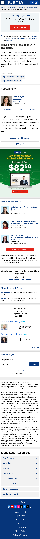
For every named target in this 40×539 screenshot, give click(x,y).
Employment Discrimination (27, 38)
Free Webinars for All (11, 202)
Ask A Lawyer (11, 7)
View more (34, 347)
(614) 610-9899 (17, 99)
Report (21, 144)
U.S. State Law (9, 483)
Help (20, 523)
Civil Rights (11, 38)
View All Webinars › (20, 249)
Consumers (5, 292)
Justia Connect (20, 512)
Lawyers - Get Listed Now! (20, 371)
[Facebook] (15, 506)
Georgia (20, 7)
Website (8, 109)
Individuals (7, 463)
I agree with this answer (20, 138)
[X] (27, 506)
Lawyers (4, 298)
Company (20, 520)
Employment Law (31, 7)
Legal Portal (20, 516)
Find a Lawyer (7, 354)
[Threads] (21, 506)
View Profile (16, 102)
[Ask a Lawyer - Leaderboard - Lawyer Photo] (4, 327)
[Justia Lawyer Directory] (31, 506)
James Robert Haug (11, 321)
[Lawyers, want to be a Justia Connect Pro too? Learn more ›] (23, 321)
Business (7, 468)
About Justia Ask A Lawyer (13, 288)
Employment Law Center (20, 279)
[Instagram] (18, 506)
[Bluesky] (24, 506)
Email (34, 109)
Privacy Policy (20, 531)
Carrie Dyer (18, 96)
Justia (3, 7)
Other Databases (10, 489)
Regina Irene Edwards (12, 334)
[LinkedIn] (9, 506)
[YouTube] (12, 506)
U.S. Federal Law (10, 478)
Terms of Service (20, 527)
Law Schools (8, 473)
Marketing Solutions (12, 494)
